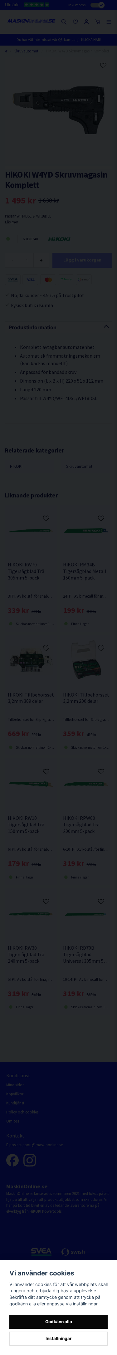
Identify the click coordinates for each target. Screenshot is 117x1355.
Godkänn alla (58, 1321)
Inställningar (59, 1338)
